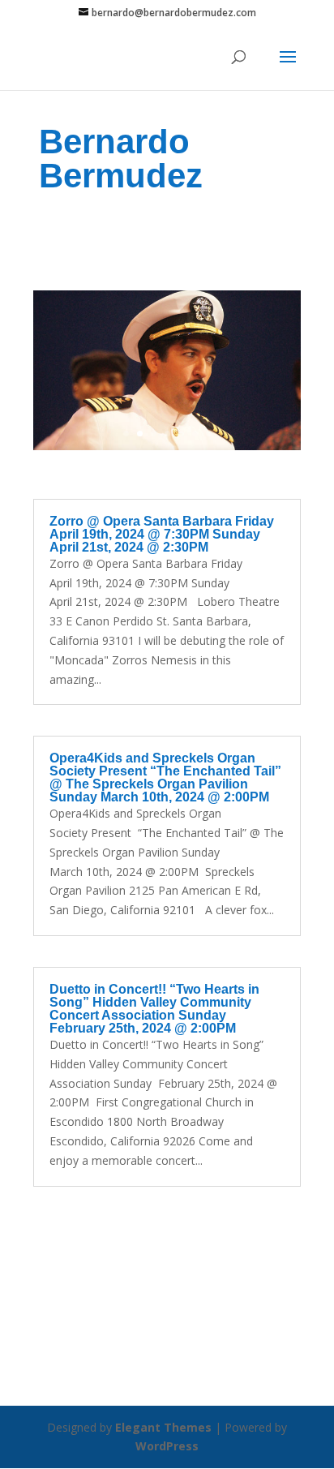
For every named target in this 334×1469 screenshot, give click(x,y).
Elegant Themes (163, 1427)
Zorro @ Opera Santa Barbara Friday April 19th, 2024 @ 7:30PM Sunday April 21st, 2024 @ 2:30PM (161, 534)
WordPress (167, 1446)
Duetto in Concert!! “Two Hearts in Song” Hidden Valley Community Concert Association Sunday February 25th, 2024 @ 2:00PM (154, 1008)
